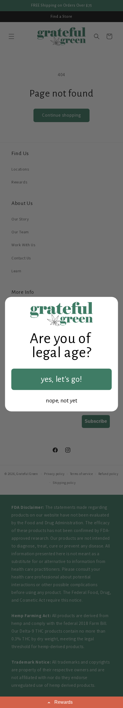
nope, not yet (61, 400)
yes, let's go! (61, 379)
